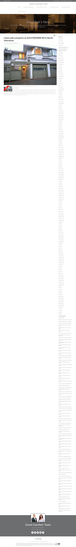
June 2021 (60, 124)
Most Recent (61, 51)
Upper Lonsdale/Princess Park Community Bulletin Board (64, 48)
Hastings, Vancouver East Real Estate (65, 397)
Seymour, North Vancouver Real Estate (65, 472)
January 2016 (61, 234)
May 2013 (60, 291)
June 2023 (60, 92)
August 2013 (61, 285)
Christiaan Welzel (34, 541)
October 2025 (61, 64)
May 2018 (60, 184)
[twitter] (35, 532)
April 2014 (60, 271)
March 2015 (61, 252)
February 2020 (61, 147)
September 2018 (61, 177)
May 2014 (60, 269)
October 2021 (61, 117)
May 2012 (60, 312)
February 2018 (61, 190)
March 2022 (61, 110)
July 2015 (60, 245)
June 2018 (60, 182)
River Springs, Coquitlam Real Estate (65, 456)
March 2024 (61, 87)
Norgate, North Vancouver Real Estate (65, 427)
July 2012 (60, 308)
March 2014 (61, 273)
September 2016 (61, 220)
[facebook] (32, 532)
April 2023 (60, 96)
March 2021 (61, 129)
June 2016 (60, 225)
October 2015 (61, 239)
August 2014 (61, 264)
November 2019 (61, 152)
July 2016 (60, 223)
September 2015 (61, 241)
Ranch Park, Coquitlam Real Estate (64, 449)
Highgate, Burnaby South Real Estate (65, 399)
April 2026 (60, 55)
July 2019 (60, 159)
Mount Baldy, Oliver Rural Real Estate (65, 423)
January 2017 (61, 213)
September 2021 (61, 119)
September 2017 (61, 198)
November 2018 (61, 174)
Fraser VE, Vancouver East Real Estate (65, 383)
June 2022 (60, 106)
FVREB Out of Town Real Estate (64, 385)
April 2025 (60, 71)
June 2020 (60, 142)
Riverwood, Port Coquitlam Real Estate (65, 458)
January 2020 (61, 149)
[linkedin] (38, 532)
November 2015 (61, 237)
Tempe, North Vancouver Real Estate (65, 476)
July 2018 (60, 181)
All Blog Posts (61, 38)
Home (19, 7)
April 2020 (60, 143)
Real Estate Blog (61, 43)
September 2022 (61, 103)
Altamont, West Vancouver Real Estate (65, 319)
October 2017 (61, 197)
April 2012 (60, 314)
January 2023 (61, 101)
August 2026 (61, 53)
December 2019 (61, 151)
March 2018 (61, 188)
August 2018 (61, 179)
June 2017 (60, 204)
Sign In (5, 0)
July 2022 (60, 104)
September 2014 (61, 262)
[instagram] (43, 532)
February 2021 (61, 131)
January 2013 (61, 298)
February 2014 (61, 275)
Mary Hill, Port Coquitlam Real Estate (65, 418)
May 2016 (60, 227)
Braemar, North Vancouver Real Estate (65, 333)
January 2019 (61, 170)
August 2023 (61, 90)
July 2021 (60, 122)
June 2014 (60, 268)
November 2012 (61, 301)
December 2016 (61, 214)
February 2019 (61, 168)
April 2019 (60, 165)
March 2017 (61, 209)
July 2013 (60, 287)
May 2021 (60, 126)
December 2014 (61, 257)
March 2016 (61, 230)
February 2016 (61, 232)
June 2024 (60, 81)
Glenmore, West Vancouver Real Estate (65, 391)
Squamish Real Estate (62, 474)
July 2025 (60, 65)
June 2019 (60, 161)
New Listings (61, 40)
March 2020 (61, 145)
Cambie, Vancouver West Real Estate (65, 337)
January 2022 (61, 113)
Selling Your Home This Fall (63, 468)
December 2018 (61, 172)
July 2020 (60, 140)
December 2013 (61, 278)
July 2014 (60, 266)
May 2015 (60, 248)
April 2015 (60, 250)
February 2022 (61, 112)
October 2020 (61, 135)
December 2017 (61, 193)
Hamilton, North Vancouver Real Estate (65, 396)
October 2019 (61, 154)
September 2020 (61, 136)
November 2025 (61, 62)
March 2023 (61, 97)
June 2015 (60, 246)
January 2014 (61, 276)
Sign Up (9, 0)
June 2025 (60, 67)
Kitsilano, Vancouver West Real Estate (65, 406)
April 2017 (60, 207)
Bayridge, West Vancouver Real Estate (65, 323)
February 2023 (61, 99)
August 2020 (61, 138)
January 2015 (61, 255)
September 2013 (61, 284)
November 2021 (61, 115)
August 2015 (61, 243)
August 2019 (61, 158)
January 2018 (61, 191)
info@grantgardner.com (40, 529)
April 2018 (60, 186)
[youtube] (40, 532)
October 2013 (61, 282)
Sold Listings (61, 45)
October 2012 (61, 303)
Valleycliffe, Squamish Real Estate (64, 496)
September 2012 (61, 305)
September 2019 (61, 156)
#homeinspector (61, 317)
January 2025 (61, 74)
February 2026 (61, 58)
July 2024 (60, 80)
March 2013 (61, 294)
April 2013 (60, 292)
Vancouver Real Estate (62, 501)
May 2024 (60, 83)
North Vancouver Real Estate (63, 429)
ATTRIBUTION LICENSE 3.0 (44, 541)
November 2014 (61, 259)
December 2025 (61, 60)
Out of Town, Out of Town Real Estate (65, 433)
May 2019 (60, 163)
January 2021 (61, 133)
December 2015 (61, 236)
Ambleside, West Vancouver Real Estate (65, 321)
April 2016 (60, 229)
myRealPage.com (38, 539)
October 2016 (61, 218)
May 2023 (60, 94)
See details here (16, 87)
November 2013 (61, 280)
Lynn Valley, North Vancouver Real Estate (13, 43)
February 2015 (61, 253)
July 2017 (60, 202)
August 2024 (61, 78)
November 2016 (61, 216)
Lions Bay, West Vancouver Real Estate (65, 408)
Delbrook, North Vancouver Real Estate (65, 360)
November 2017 (61, 195)
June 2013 (60, 289)
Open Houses (61, 41)
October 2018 (61, 175)
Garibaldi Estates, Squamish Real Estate (65, 387)
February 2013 (61, 296)
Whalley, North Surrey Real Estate (64, 508)
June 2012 (60, 310)
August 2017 (61, 200)
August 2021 (61, 120)
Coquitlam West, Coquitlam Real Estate (65, 355)
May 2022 (60, 108)
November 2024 (61, 76)
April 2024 (60, 85)
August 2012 (61, 307)
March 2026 (61, 57)
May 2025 (60, 69)
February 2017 (61, 211)
